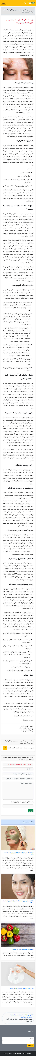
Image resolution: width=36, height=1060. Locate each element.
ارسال (30, 811)
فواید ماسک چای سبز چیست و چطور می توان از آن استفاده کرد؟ (18, 853)
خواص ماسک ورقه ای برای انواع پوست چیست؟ (21, 988)
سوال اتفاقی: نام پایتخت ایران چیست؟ (22, 802)
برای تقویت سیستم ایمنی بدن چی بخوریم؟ (22, 949)
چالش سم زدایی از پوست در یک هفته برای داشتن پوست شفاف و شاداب (18, 902)
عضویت (30, 1045)
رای (5, 748)
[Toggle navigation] (3, 3)
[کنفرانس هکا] (28, 3)
